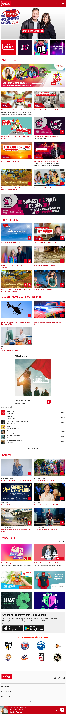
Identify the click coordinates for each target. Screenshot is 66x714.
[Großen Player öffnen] (57, 709)
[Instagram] (64, 678)
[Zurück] (59, 541)
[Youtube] (55, 678)
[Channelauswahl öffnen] (60, 3)
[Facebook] (59, 678)
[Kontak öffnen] (57, 3)
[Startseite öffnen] (6, 3)
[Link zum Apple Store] (12, 628)
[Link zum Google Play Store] (34, 628)
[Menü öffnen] (63, 3)
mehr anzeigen (33, 448)
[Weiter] (63, 541)
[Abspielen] (62, 709)
